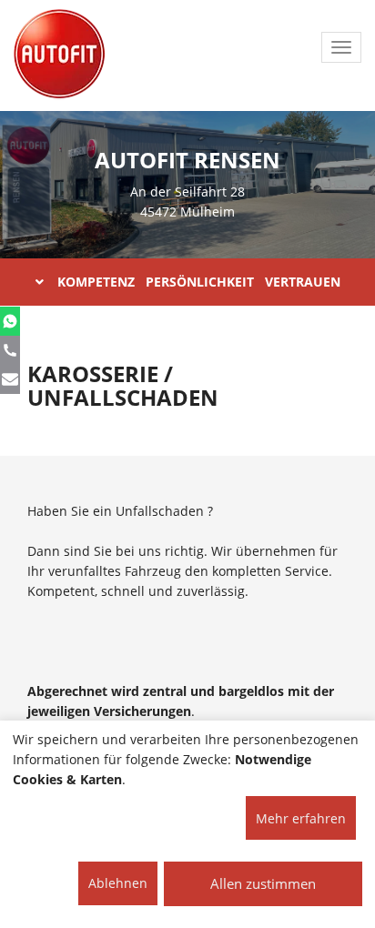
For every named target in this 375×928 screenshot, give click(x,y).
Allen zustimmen (263, 883)
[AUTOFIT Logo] (59, 54)
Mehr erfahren (301, 818)
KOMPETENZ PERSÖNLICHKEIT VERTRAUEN (198, 281)
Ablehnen (117, 883)
